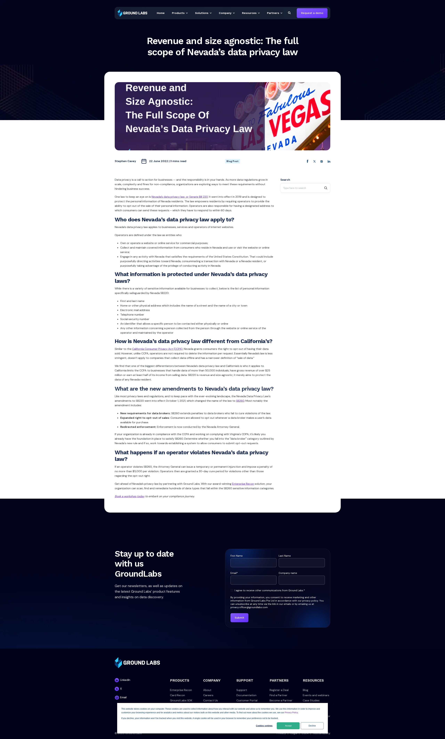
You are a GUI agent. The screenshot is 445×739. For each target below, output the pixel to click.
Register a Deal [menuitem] (279, 690)
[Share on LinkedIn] (329, 161)
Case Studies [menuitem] (311, 700)
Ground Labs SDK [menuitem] (181, 700)
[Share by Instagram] (322, 161)
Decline (312, 726)
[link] (132, 13)
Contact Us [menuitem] (210, 700)
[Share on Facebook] (307, 161)
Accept (288, 726)
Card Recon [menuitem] (177, 695)
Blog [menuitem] (305, 690)
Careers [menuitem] (208, 695)
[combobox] (305, 187)
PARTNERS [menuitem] (279, 680)
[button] (161, 13)
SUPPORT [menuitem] (244, 680)
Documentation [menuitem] (246, 695)
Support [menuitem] (241, 690)
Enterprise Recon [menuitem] (181, 690)
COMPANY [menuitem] (212, 680)
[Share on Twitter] (314, 161)
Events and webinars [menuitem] (316, 695)
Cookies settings (264, 726)
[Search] (289, 12)
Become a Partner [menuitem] (281, 700)
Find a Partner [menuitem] (278, 695)
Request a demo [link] (312, 13)
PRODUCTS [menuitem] (179, 680)
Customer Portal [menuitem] (246, 700)
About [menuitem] (207, 690)
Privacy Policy (291, 712)
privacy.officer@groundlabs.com (249, 607)
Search (285, 180)
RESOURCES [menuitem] (313, 680)
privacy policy (310, 600)
